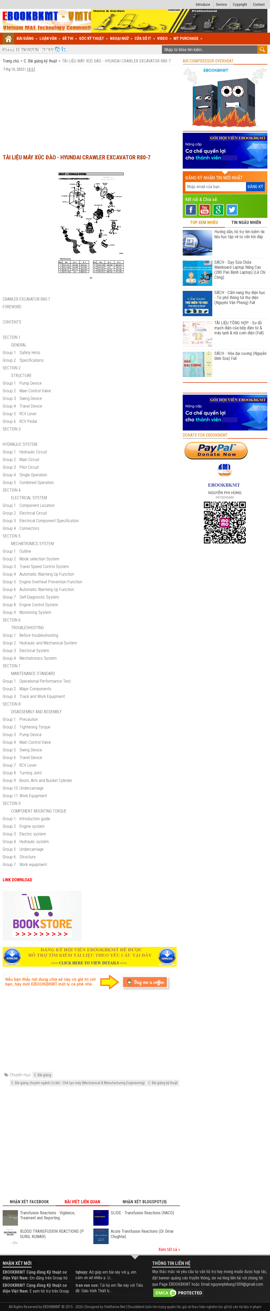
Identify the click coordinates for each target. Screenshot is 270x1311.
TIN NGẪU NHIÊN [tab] (246, 222)
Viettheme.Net (114, 1307)
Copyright (240, 4)
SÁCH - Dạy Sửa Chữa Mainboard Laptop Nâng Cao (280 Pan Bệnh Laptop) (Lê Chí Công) (239, 270)
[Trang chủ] (9, 39)
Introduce (203, 4)
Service (221, 4)
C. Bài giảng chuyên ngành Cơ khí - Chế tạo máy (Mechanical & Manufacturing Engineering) (78, 1083)
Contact (259, 4)
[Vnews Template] (48, 20)
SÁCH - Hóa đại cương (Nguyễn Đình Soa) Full (240, 356)
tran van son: (87, 1285)
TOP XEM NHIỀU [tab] (204, 222)
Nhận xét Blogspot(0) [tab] (145, 1201)
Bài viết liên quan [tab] (82, 1201)
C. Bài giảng (42, 1075)
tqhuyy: (81, 1272)
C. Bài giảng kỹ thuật (40, 60)
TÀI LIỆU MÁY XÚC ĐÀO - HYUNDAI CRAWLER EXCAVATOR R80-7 (77, 157)
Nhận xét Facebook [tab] (29, 1201)
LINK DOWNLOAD (17, 879)
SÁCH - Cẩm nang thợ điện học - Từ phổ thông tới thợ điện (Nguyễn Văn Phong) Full (239, 297)
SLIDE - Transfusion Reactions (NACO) (142, 1212)
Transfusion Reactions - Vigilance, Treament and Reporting (47, 1215)
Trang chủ (11, 60)
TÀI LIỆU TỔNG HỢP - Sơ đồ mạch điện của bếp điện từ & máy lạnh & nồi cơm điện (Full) (239, 327)
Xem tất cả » (169, 1249)
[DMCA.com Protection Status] (178, 1292)
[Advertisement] (91, 110)
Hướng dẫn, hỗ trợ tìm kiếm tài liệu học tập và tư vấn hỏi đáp (239, 234)
